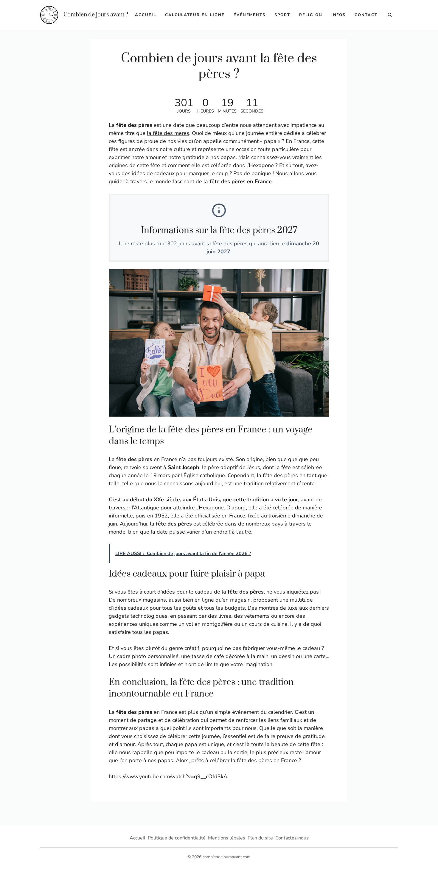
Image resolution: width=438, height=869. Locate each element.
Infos (338, 15)
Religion (310, 15)
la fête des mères (168, 133)
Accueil (145, 15)
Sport (282, 15)
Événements (250, 15)
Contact (366, 15)
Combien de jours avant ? (95, 15)
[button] (390, 15)
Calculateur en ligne (195, 15)
